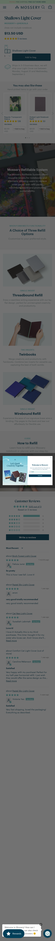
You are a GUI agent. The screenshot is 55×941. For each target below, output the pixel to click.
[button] (47, 933)
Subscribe (40, 475)
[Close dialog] (51, 457)
